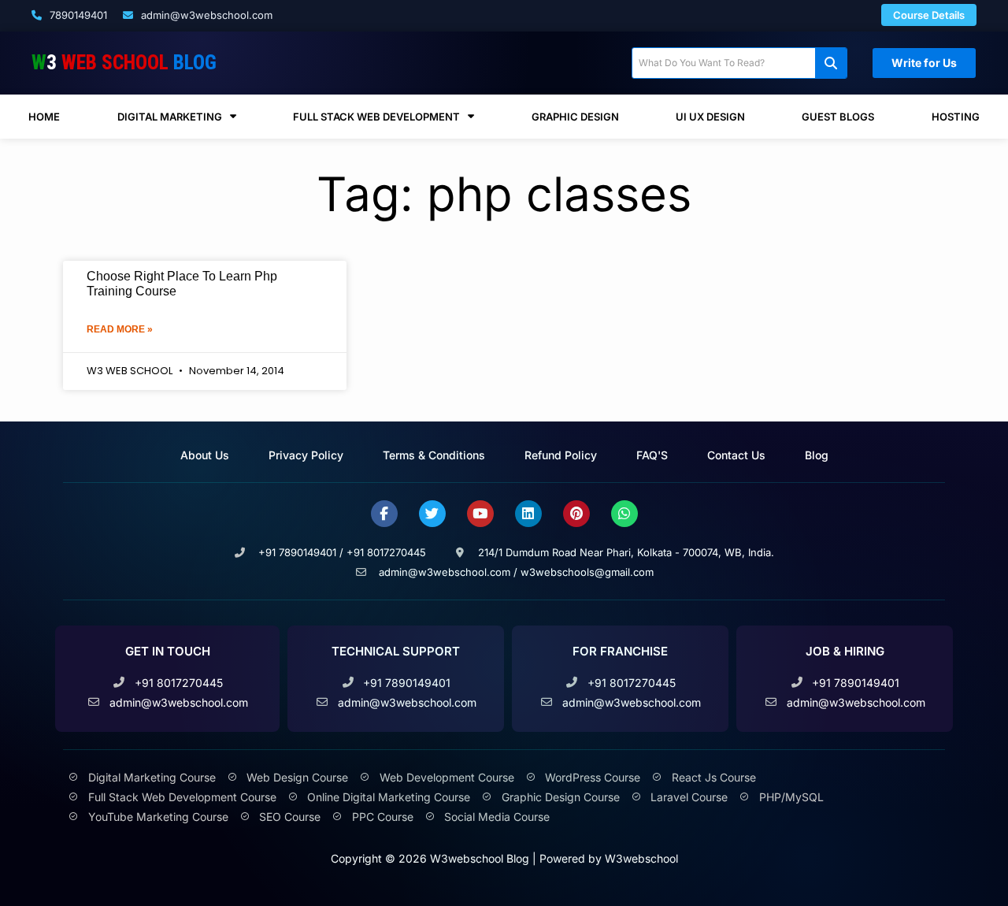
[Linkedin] (528, 513)
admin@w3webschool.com (205, 15)
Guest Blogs (838, 116)
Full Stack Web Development (376, 116)
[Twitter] (432, 513)
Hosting (956, 116)
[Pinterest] (576, 513)
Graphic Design (575, 116)
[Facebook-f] (384, 513)
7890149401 (76, 15)
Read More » (120, 329)
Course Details (929, 15)
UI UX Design (710, 116)
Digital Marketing (169, 116)
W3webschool (641, 858)
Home (44, 116)
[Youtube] (480, 513)
